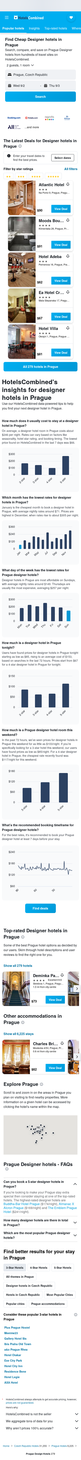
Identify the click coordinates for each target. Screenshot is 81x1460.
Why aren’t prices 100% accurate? (29, 1428)
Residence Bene (15, 1371)
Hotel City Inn (13, 1366)
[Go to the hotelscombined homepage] (28, 17)
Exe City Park (13, 1360)
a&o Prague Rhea (16, 1349)
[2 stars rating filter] (8, 177)
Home (6, 1445)
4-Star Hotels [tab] (38, 1267)
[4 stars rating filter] (36, 177)
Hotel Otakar (12, 1355)
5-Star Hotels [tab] (62, 1267)
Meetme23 (11, 1333)
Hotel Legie (12, 1377)
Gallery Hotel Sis (15, 1338)
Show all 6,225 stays (19, 1033)
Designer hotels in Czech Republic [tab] (29, 1286)
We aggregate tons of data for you (29, 1421)
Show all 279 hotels (18, 965)
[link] (40, 366)
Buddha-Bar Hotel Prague (22, 1204)
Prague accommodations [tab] (48, 1304)
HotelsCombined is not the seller (28, 1414)
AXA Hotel (11, 1382)
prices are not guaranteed (19, 1402)
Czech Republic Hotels (26, 1445)
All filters (70, 169)
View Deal (60, 209)
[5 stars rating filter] (53, 177)
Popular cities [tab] (15, 1304)
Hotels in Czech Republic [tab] (23, 1295)
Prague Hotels (59, 1445)
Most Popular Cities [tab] (60, 1295)
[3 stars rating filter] (21, 177)
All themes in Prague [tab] (20, 1277)
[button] (6, 17)
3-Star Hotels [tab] (14, 1267)
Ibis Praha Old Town (17, 1344)
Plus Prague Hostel (17, 1327)
